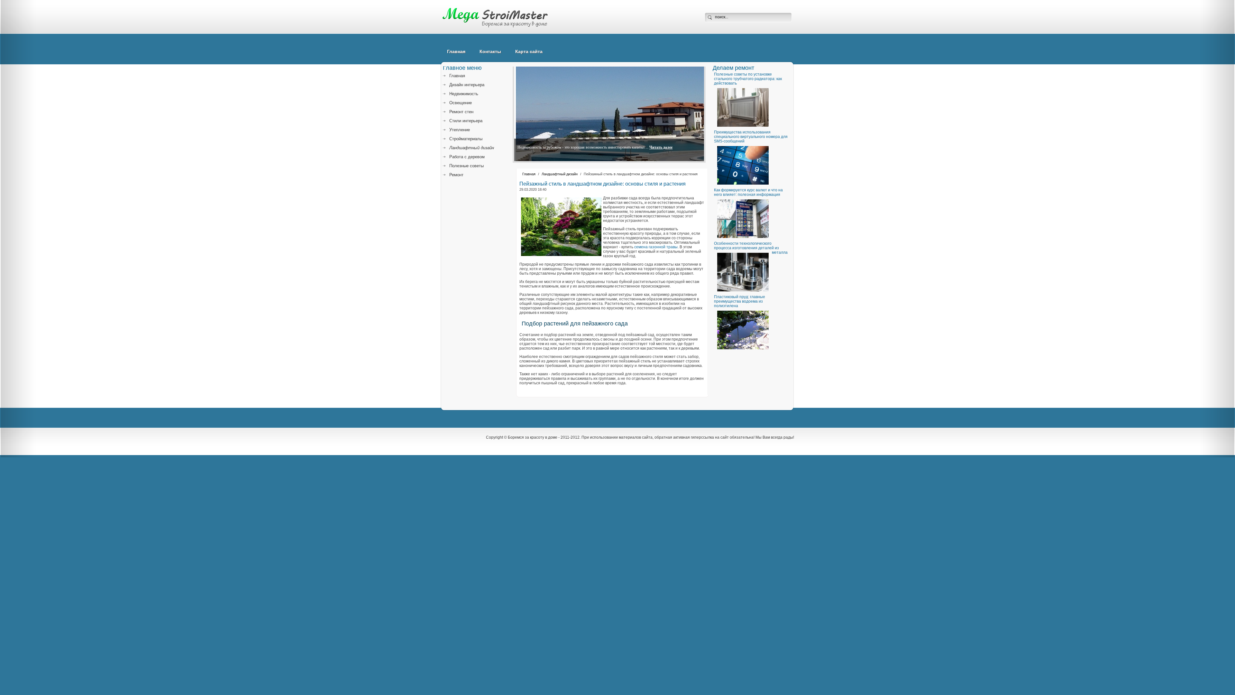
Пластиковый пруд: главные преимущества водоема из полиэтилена (739, 301)
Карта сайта (529, 51)
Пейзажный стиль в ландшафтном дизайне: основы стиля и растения (602, 184)
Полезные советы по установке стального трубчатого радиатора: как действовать (748, 79)
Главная (456, 51)
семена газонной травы (656, 247)
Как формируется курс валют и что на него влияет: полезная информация (748, 192)
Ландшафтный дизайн (560, 174)
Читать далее (660, 147)
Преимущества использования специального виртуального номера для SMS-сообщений (751, 136)
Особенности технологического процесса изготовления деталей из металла (751, 248)
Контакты (490, 51)
